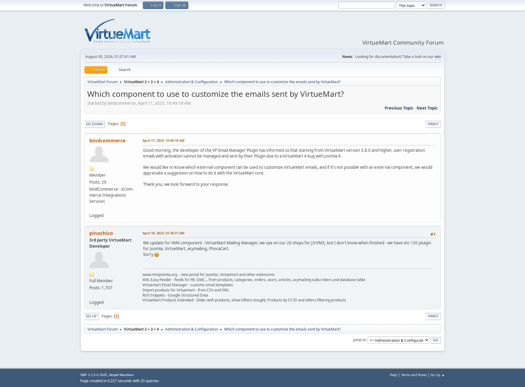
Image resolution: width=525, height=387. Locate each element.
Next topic (427, 108)
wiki (437, 56)
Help (393, 374)
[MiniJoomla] (91, 294)
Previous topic (399, 108)
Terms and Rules (414, 374)
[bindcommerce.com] (91, 208)
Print (433, 124)
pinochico (101, 233)
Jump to (359, 339)
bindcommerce (107, 140)
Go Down (94, 124)
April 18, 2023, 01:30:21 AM (163, 233)
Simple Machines (121, 375)
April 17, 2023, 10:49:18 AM (163, 140)
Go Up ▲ (438, 374)
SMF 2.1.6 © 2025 (93, 375)
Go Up (91, 316)
